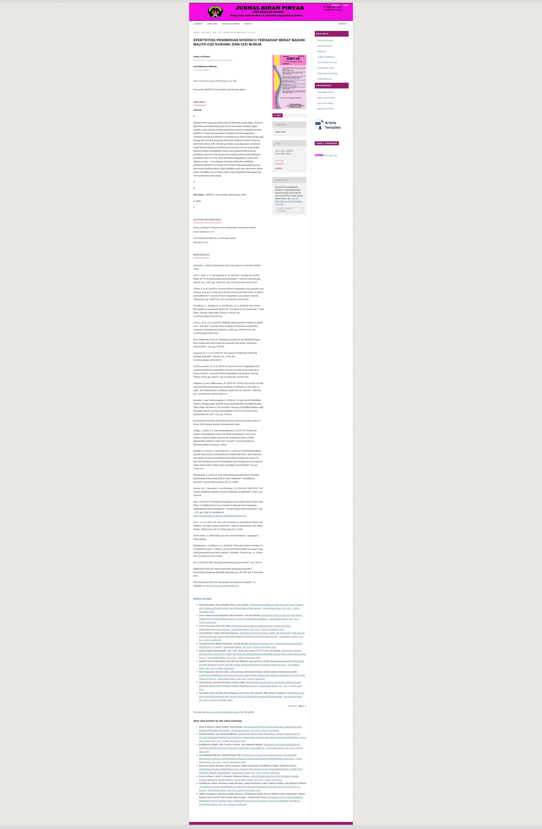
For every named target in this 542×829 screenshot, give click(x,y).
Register (336, 5)
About (248, 24)
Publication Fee (324, 79)
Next (301, 706)
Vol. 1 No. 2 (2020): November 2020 (230, 32)
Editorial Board (324, 45)
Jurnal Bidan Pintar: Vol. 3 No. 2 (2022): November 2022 (233, 657)
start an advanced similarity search (223, 712)
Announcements (231, 24)
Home (196, 32)
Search (342, 24)
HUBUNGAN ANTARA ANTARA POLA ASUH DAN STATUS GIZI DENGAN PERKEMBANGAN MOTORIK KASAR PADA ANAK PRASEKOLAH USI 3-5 (252, 654)
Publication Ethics (325, 67)
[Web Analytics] (319, 155)
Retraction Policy (325, 103)
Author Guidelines (326, 56)
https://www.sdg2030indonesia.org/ (222, 585)
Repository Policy (325, 108)
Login (346, 5)
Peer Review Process (327, 62)
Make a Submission (327, 143)
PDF (278, 115)
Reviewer (321, 51)
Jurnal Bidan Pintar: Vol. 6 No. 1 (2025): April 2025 (241, 679)
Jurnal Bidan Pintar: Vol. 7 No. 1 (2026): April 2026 (223, 804)
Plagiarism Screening (327, 73)
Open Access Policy (326, 97)
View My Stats (330, 155)
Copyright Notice (325, 92)
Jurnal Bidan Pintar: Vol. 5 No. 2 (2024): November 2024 (234, 790)
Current (198, 24)
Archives (212, 24)
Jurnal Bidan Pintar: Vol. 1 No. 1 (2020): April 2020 (255, 730)
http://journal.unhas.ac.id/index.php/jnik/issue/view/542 (219, 515)
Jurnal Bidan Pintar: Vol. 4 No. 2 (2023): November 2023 (257, 629)
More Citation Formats (284, 210)
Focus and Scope (325, 40)
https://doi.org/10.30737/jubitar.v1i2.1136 (218, 81)
